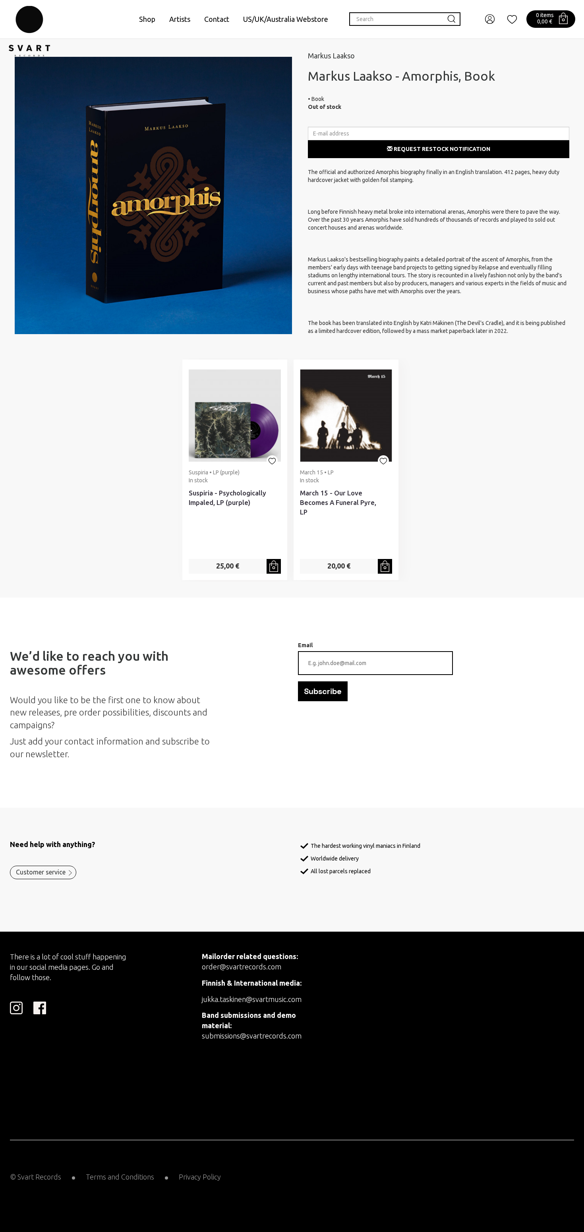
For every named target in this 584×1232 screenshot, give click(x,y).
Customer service (41, 872)
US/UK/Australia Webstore (285, 19)
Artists (179, 19)
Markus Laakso (331, 56)
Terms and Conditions (120, 1177)
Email (305, 645)
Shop (147, 19)
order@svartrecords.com (241, 967)
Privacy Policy (200, 1177)
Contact (216, 19)
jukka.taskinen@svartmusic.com (252, 999)
